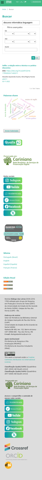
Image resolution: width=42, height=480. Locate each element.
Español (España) (10, 264)
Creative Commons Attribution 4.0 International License (20, 359)
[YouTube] (13, 196)
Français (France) (10, 268)
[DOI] (8, 468)
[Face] (13, 209)
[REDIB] (14, 243)
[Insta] (13, 183)
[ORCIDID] (16, 460)
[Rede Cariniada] (21, 165)
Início (4, 9)
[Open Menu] (2, 2)
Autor (7, 47)
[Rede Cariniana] (21, 389)
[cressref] (16, 450)
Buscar (35, 58)
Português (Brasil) (11, 257)
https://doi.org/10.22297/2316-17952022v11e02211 (16, 72)
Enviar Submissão (11, 131)
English (6, 261)
